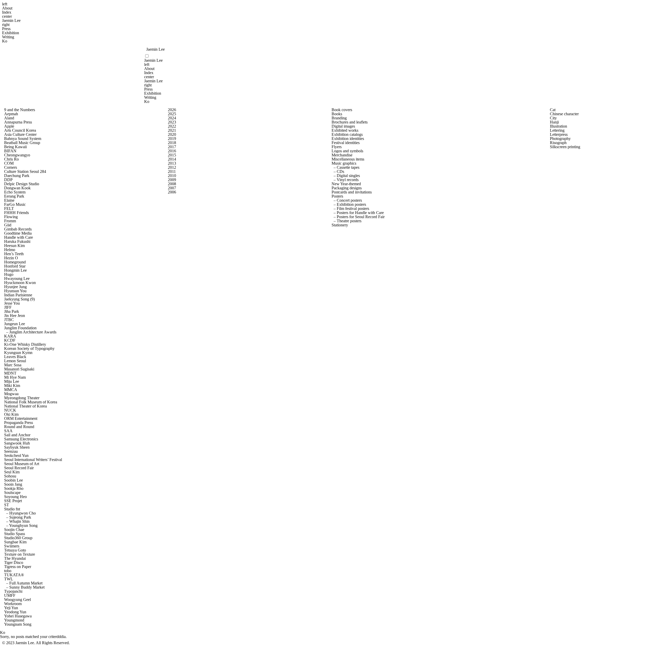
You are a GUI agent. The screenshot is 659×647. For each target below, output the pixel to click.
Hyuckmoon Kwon (20, 283)
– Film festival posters (350, 209)
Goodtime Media (18, 233)
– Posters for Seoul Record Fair (358, 217)
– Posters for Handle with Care (358, 213)
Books (337, 114)
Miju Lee (11, 381)
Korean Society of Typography (29, 349)
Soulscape (12, 493)
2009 (172, 180)
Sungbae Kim (15, 542)
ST (6, 505)
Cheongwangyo (17, 155)
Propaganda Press (18, 423)
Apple (9, 126)
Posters (337, 196)
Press (6, 29)
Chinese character (564, 114)
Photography (560, 139)
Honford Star (14, 266)
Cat (553, 110)
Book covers (342, 110)
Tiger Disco (13, 563)
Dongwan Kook (17, 188)
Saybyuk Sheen (17, 447)
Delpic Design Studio (21, 184)
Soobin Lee (13, 480)
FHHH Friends (16, 213)
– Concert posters (347, 200)
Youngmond (14, 620)
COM (9, 163)
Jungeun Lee (14, 324)
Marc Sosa (12, 365)
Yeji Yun (11, 608)
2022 (172, 126)
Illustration (558, 126)
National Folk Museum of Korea (30, 402)
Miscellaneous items (348, 159)
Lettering (557, 130)
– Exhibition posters (349, 204)
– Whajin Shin (17, 521)
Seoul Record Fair (19, 468)
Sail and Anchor (17, 435)
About (7, 8)
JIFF (8, 307)
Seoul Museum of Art (21, 464)
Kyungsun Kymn (18, 353)
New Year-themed (346, 184)
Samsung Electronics (21, 439)
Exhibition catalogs (347, 134)
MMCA (10, 390)
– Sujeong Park (17, 517)
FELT (9, 209)
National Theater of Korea (25, 406)
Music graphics (344, 163)
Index (6, 12)
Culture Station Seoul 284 (25, 172)
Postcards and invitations (352, 192)
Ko (4, 41)
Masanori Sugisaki (19, 369)
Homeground (15, 262)
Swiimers (11, 546)
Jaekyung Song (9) (19, 299)
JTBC (9, 320)
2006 (172, 192)
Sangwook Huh (17, 443)
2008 (172, 184)
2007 (172, 188)
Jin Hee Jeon (14, 316)
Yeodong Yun (15, 612)
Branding (339, 118)
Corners (10, 167)
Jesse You (12, 303)
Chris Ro (11, 159)
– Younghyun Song (21, 526)
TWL (8, 579)
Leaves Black (15, 357)
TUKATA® (14, 575)
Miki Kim (12, 386)
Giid (7, 225)
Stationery (340, 225)
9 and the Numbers (19, 110)
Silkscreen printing (565, 147)
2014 (172, 159)
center (7, 16)
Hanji (554, 122)
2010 (172, 176)
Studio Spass (14, 534)
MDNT (10, 373)
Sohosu (10, 476)
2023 (172, 122)
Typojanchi (13, 591)
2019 (172, 139)
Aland (9, 118)
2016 (172, 151)
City (553, 118)
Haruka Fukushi (17, 242)
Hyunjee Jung (15, 287)
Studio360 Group (18, 538)
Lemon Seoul (15, 361)
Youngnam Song (17, 624)
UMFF (9, 595)
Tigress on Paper (17, 567)
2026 (172, 110)
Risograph (558, 143)
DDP (8, 180)
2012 (172, 167)
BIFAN (10, 151)
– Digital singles (346, 176)
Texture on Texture (19, 554)
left (4, 4)
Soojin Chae (14, 530)
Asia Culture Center (20, 134)
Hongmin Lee (15, 270)
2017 (172, 147)
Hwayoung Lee (17, 279)
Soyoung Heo (15, 497)
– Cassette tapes (345, 167)
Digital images (343, 126)
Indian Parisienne (18, 295)
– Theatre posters (346, 221)
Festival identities (346, 143)
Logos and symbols (347, 151)
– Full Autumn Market (23, 583)
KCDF (9, 340)
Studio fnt (12, 509)
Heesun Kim (14, 246)
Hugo (8, 274)
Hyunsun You (15, 291)
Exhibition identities (348, 139)
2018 (172, 143)
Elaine (9, 200)
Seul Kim (12, 472)
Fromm (10, 221)
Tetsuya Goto (15, 550)
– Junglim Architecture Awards (30, 332)
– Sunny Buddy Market (24, 587)
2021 (172, 130)
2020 (172, 134)
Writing (8, 37)
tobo (7, 571)
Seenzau (11, 451)
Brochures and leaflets (350, 122)
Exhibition (10, 33)
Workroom (13, 604)
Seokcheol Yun (16, 456)
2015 (172, 155)
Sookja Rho (13, 488)
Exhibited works (345, 130)
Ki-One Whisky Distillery (25, 344)
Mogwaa (11, 394)
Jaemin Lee (11, 21)
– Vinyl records (345, 180)
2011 (172, 172)
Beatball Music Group (22, 143)
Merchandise (342, 155)
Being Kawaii (15, 147)
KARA (10, 336)
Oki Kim (11, 414)
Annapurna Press (18, 122)
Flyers (337, 147)
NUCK (10, 410)
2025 (172, 114)
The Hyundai (15, 558)
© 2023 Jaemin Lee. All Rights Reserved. (36, 643)
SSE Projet (13, 501)
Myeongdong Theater (21, 398)
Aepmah (11, 114)
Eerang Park (14, 196)
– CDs (338, 172)
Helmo (9, 250)
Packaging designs (347, 188)
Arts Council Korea (20, 130)
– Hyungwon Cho (20, 513)
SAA (8, 431)
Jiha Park (11, 311)
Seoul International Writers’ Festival (33, 460)
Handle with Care (18, 237)
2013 (172, 163)
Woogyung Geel (17, 600)
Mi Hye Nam (15, 377)
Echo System (14, 192)
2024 (172, 118)
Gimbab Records (18, 229)
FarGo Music (15, 204)
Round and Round (19, 427)
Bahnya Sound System (22, 139)
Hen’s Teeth (14, 254)
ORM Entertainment (20, 418)
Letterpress (559, 134)
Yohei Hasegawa (18, 616)
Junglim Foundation (20, 328)
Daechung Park (16, 176)
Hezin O (11, 258)
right (6, 25)
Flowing (11, 217)
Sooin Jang (13, 484)
